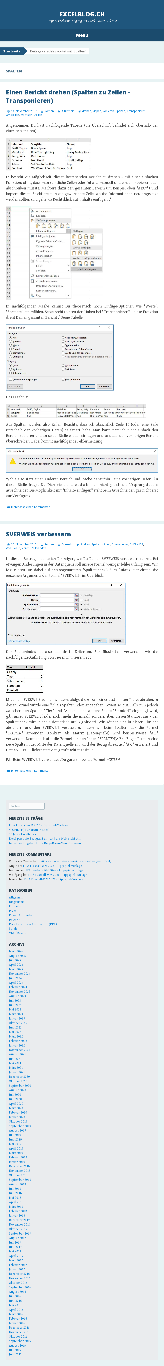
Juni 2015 (15, 1354)
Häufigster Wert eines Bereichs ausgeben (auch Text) (74, 861)
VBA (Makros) (18, 933)
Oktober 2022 (18, 1023)
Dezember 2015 (19, 1328)
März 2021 (16, 1068)
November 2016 (19, 1278)
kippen (97, 111)
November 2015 (19, 1332)
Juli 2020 (15, 1095)
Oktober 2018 (18, 1175)
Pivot (12, 911)
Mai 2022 (15, 1032)
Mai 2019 (15, 1144)
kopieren (108, 111)
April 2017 (16, 1256)
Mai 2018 (15, 1198)
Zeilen (38, 115)
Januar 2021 (17, 1072)
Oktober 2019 (18, 1122)
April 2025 (16, 965)
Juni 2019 (15, 1140)
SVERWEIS (136, 544)
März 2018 (16, 1207)
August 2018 (17, 1184)
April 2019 (16, 1149)
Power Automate (20, 915)
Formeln (67, 544)
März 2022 (16, 1037)
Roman (49, 111)
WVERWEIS (13, 548)
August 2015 (17, 1346)
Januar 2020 (17, 1117)
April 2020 (16, 1104)
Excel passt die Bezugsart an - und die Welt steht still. (45, 839)
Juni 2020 (15, 1099)
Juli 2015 (15, 1350)
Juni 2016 (15, 1301)
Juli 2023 (15, 1001)
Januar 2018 (17, 1216)
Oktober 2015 (18, 1337)
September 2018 (20, 1180)
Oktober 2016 (18, 1283)
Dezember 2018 (19, 1166)
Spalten (120, 111)
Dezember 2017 (19, 1220)
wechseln (27, 115)
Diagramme (16, 902)
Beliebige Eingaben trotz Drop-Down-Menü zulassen (45, 843)
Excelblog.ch (82, 14)
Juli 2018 (15, 1189)
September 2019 (20, 1126)
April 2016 (16, 1310)
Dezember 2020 (19, 1077)
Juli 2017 (15, 1243)
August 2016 (17, 1292)
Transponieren (136, 111)
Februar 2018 (18, 1211)
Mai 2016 (15, 1305)
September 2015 (20, 1341)
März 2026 (16, 951)
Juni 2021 (15, 1059)
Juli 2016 (15, 1296)
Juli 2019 (15, 1135)
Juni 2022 (15, 1028)
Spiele (13, 929)
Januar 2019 (17, 1162)
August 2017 (17, 1238)
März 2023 (16, 1014)
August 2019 (17, 1131)
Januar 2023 (17, 1018)
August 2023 (17, 996)
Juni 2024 (15, 978)
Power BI (15, 920)
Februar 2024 (18, 987)
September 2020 (20, 1086)
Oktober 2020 (18, 1081)
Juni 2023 (15, 1005)
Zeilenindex (38, 548)
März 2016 (16, 1314)
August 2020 (17, 1090)
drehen (86, 111)
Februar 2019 (18, 1157)
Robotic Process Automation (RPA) (33, 924)
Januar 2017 (17, 1269)
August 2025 (17, 956)
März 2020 (16, 1108)
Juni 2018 (15, 1193)
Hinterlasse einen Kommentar (30, 507)
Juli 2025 (15, 960)
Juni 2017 (15, 1247)
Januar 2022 (17, 1046)
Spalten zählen (101, 544)
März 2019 (16, 1153)
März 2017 (16, 1260)
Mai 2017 (15, 1251)
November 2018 (19, 1171)
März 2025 (16, 969)
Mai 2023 (15, 1009)
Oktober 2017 (18, 1229)
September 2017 (20, 1234)
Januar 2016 (17, 1323)
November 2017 (19, 1225)
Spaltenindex (120, 544)
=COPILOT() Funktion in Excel (29, 830)
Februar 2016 (18, 1319)
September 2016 (20, 1287)
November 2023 (19, 992)
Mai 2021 (15, 1063)
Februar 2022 (18, 1041)
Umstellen (12, 115)
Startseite (11, 51)
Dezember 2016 (19, 1274)
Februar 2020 (18, 1113)
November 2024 (19, 974)
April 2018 (16, 1202)
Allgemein (68, 111)
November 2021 (19, 1050)
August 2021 (17, 1054)
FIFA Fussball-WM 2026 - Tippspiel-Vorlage (38, 825)
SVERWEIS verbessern (38, 534)
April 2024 (16, 983)
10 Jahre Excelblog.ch (23, 834)
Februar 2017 (18, 1265)
